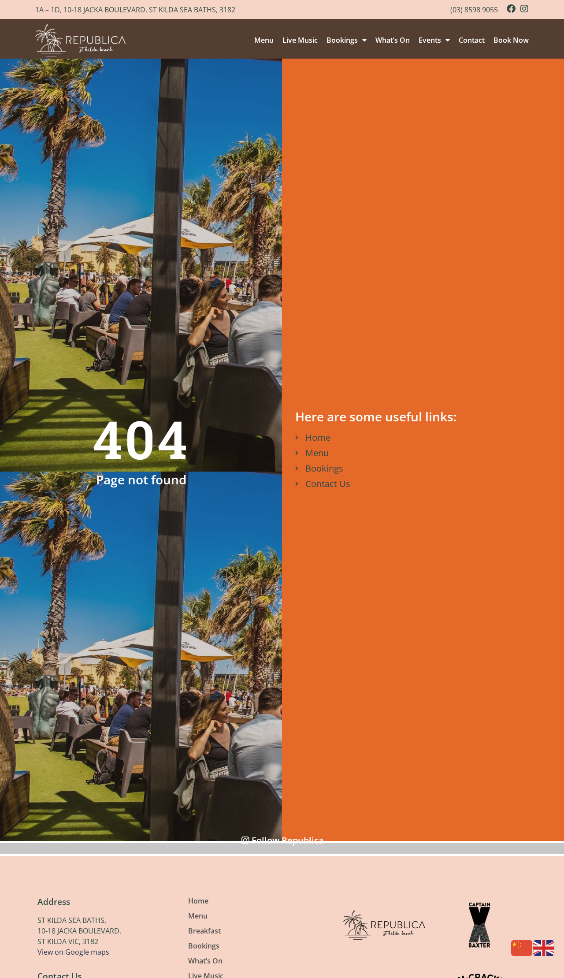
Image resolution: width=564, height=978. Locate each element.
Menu (264, 40)
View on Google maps (73, 952)
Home (198, 901)
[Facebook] (511, 8)
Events (430, 40)
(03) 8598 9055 (474, 10)
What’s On (392, 40)
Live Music (300, 40)
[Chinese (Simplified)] (522, 947)
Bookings (342, 40)
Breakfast (204, 931)
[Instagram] (524, 8)
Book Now (511, 40)
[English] (544, 947)
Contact (472, 40)
